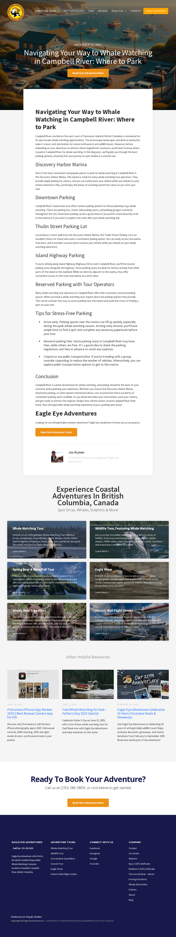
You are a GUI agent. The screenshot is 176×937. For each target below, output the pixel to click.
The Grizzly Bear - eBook (141, 874)
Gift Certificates (74, 10)
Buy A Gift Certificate (139, 863)
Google (93, 858)
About (132, 894)
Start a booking (156, 10)
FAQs (91, 10)
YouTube (94, 863)
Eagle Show (57, 868)
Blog (131, 899)
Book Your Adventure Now (88, 73)
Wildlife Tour (57, 853)
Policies (133, 889)
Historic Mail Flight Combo (64, 874)
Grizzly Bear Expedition (63, 858)
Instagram (95, 853)
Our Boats (134, 853)
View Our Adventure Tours (56, 432)
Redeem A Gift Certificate (142, 868)
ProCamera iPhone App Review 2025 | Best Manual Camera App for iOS (30, 713)
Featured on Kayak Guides (26, 916)
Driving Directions (138, 879)
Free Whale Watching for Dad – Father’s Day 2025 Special (84, 711)
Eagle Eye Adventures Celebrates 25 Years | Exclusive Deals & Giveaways (141, 713)
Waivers (103, 10)
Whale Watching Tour (62, 848)
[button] (47, 11)
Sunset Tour (57, 863)
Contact (136, 10)
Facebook (95, 848)
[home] (15, 14)
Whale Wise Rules (138, 884)
